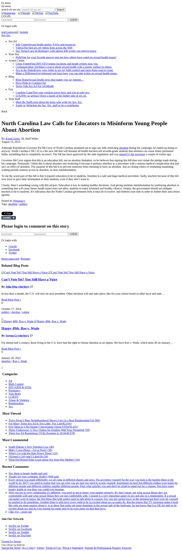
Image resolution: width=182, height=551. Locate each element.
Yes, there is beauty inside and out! (28, 473)
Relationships (16, 403)
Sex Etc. (6, 35)
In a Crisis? (28, 547)
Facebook (14, 249)
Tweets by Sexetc (11, 541)
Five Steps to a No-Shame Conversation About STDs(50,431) (43, 426)
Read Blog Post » (11, 299)
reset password (9, 32)
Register (25, 258)
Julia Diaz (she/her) (17, 286)
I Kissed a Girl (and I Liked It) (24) (28, 456)
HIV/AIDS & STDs (20, 387)
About (40, 547)
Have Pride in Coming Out (31, 82)
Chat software (7, 545)
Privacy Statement (73, 547)
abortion (123, 147)
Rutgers (116, 547)
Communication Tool (64, 66)
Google (13, 246)
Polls (66, 57)
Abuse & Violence (19, 400)
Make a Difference (66, 73)
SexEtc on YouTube (20, 535)
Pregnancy (19, 200)
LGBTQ (13, 396)
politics (23, 204)
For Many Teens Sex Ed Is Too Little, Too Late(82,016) (40, 423)
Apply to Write (47, 105)
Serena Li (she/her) (17, 335)
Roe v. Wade (20, 361)
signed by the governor (132, 154)
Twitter (13, 252)
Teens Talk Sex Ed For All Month (35, 86)
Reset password (10, 258)
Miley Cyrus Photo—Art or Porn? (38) (30, 450)
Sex (11, 406)
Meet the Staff (49, 102)
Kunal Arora (13, 138)
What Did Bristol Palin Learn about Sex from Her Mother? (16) (44, 459)
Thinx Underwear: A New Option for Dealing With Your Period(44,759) (49, 430)
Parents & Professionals (98, 547)
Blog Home (50, 79)
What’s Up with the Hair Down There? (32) (33, 453)
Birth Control (16, 384)
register (24, 32)
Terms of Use (53, 547)
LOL (51, 95)
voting (25, 312)
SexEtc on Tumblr (19, 532)
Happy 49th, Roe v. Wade (20, 328)
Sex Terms (56, 50)
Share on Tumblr (8, 218)
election (15, 312)
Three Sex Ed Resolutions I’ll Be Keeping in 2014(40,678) (42, 433)
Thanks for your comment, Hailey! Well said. (34, 476)
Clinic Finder (57, 63)
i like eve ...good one (20, 511)
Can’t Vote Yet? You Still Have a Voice (29, 279)
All (10, 380)
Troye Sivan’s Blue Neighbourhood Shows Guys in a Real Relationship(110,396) (54, 420)
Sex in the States (64, 70)
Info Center (46, 44)
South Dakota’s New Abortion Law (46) (31, 446)
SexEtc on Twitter (19, 525)
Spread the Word (10, 547)
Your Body (15, 393)
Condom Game (53, 92)
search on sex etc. (11, 9)
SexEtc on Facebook (20, 529)
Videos (44, 47)
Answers (126, 547)
